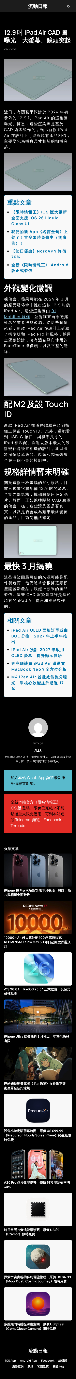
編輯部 (62, 1360)
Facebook (52, 819)
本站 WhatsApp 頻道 (36, 777)
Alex (38, 750)
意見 (30, 1366)
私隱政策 (43, 1366)
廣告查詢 (18, 1366)
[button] (6, 6)
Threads (18, 825)
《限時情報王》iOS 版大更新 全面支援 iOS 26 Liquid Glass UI (41, 217)
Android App (28, 1360)
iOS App (10, 1360)
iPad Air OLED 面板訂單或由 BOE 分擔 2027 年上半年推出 (39, 636)
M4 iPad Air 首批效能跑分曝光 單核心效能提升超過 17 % (39, 682)
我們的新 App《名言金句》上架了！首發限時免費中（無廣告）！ (39, 237)
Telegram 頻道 (27, 819)
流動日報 (38, 6)
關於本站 (58, 1366)
